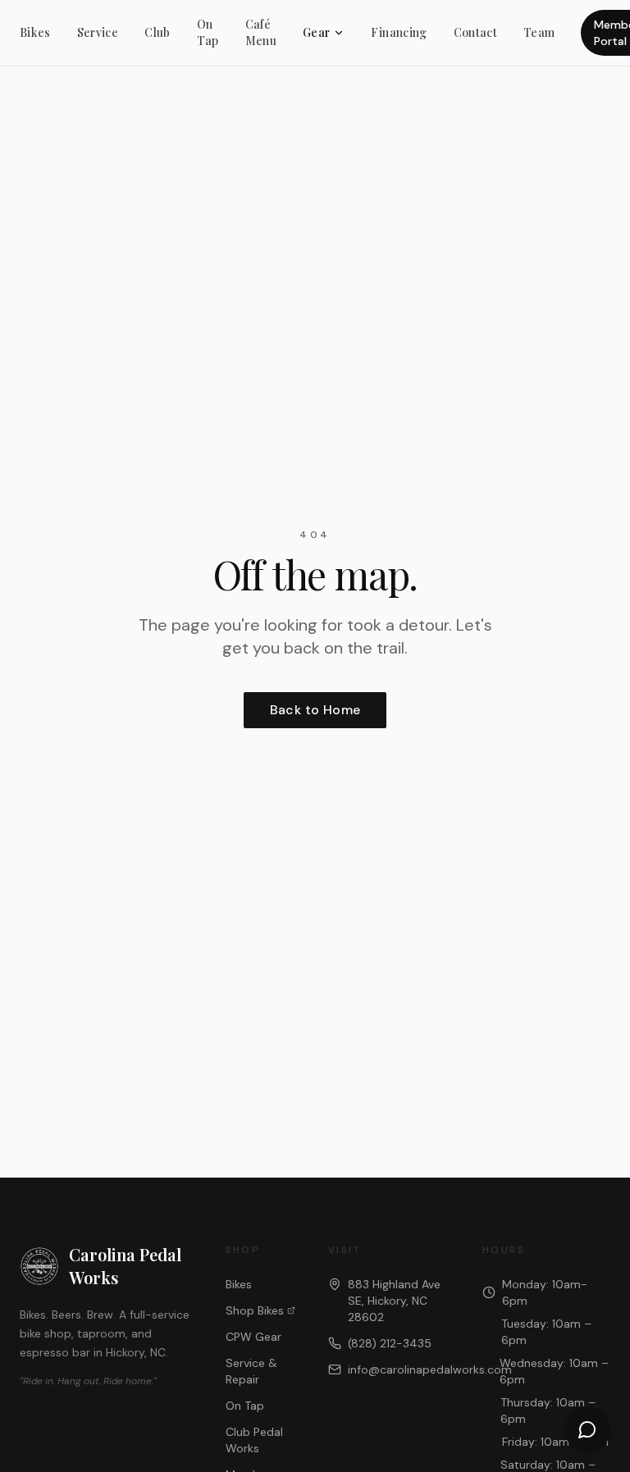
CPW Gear (253, 1336)
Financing (399, 32)
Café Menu (260, 32)
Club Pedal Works (254, 1440)
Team (539, 32)
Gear (316, 32)
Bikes (35, 32)
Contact (475, 32)
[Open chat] (587, 1429)
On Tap (208, 32)
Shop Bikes (255, 1310)
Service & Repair (251, 1371)
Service (97, 32)
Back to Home (315, 709)
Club (157, 32)
